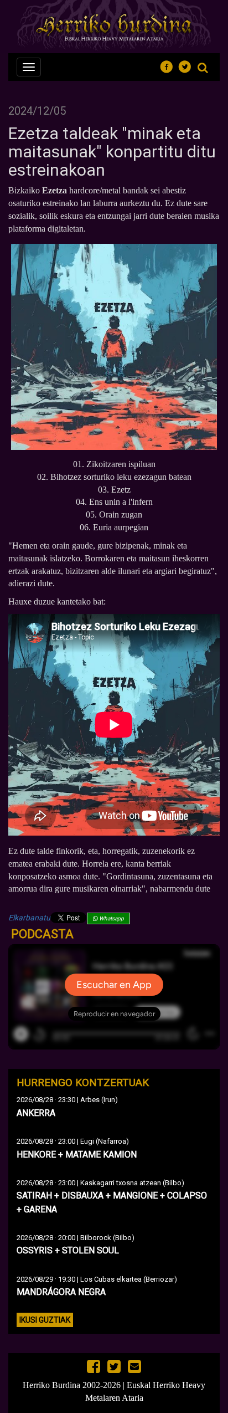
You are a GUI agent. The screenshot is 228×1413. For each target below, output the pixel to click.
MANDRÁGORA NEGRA (61, 1292)
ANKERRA (36, 1113)
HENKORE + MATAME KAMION (77, 1154)
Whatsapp (111, 918)
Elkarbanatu (29, 917)
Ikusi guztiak (44, 1319)
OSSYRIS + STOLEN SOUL (68, 1250)
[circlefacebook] (169, 65)
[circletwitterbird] (188, 65)
